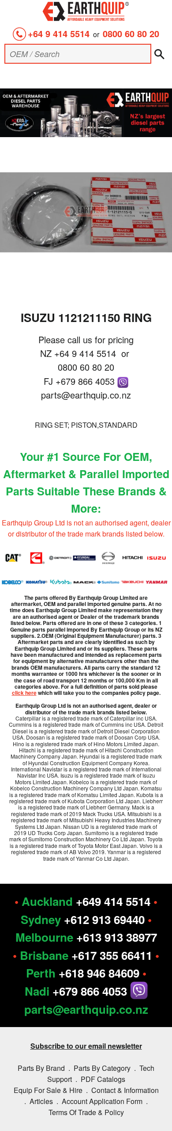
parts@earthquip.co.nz (86, 394)
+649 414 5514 (113, 901)
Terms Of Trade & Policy (86, 1112)
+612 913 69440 (104, 919)
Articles (41, 1101)
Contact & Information (125, 1090)
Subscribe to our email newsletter (86, 1046)
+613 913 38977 (116, 937)
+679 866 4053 (86, 381)
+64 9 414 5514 (59, 33)
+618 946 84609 (99, 973)
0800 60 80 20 (131, 33)
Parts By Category (102, 1068)
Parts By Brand (41, 1068)
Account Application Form (102, 1101)
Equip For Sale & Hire (48, 1090)
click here (24, 693)
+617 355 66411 (111, 955)
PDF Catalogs (103, 1079)
